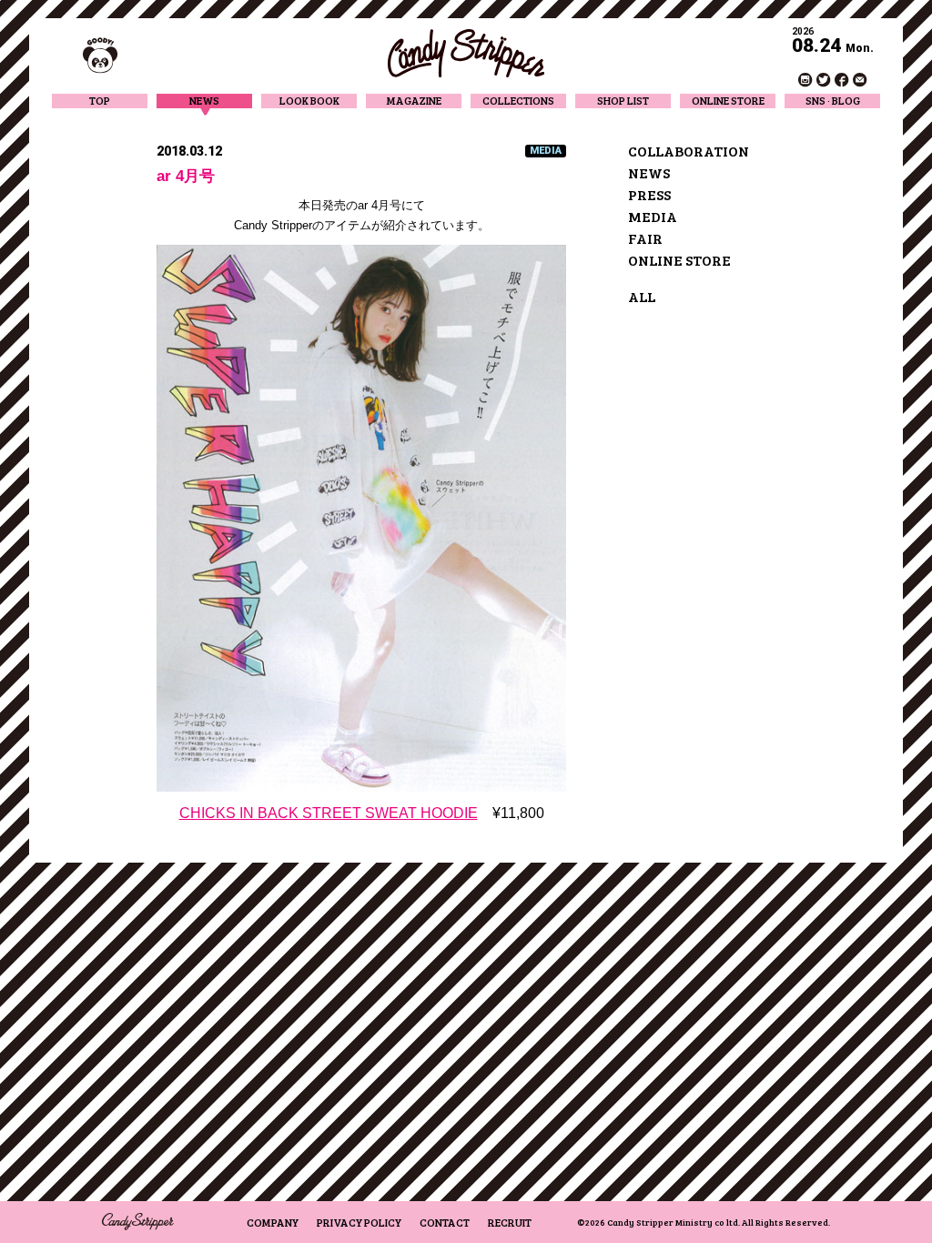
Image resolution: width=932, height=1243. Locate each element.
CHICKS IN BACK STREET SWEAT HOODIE (328, 813)
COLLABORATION (688, 150)
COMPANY (273, 1222)
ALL (641, 296)
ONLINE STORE (728, 100)
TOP (99, 100)
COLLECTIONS (518, 100)
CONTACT (445, 1222)
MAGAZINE (414, 100)
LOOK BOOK (309, 100)
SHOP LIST (623, 100)
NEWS (204, 100)
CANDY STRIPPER (466, 53)
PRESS (649, 194)
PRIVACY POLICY (359, 1222)
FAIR (645, 238)
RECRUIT (510, 1222)
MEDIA (652, 216)
